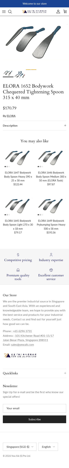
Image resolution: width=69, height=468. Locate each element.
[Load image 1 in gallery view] (34, 42)
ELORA (11, 115)
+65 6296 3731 (22, 331)
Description (10, 125)
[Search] (12, 11)
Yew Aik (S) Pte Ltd (20, 455)
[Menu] (4, 11)
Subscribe (34, 419)
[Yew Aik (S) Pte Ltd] (34, 11)
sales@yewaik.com (22, 344)
